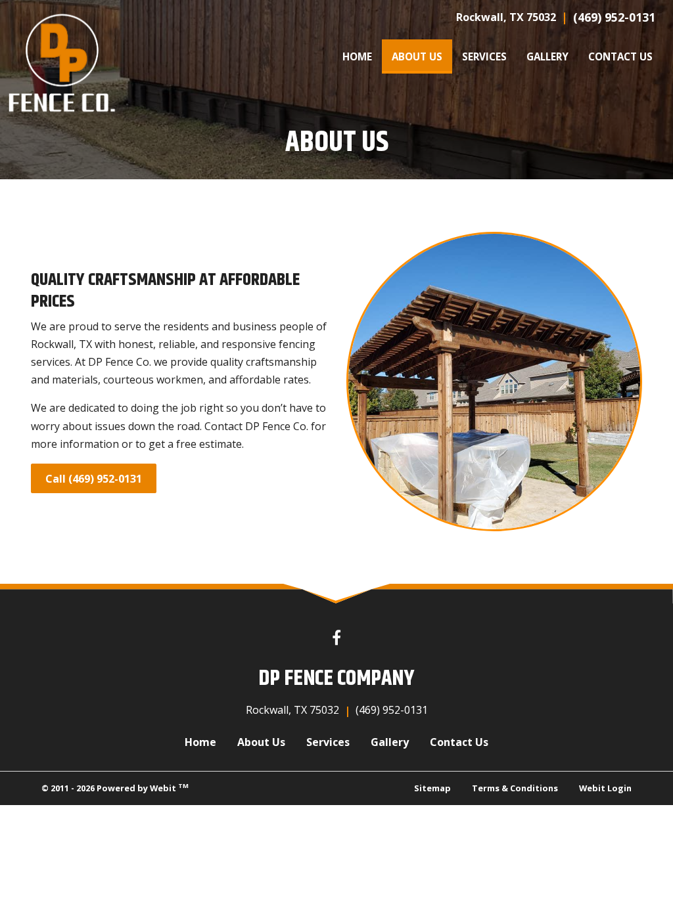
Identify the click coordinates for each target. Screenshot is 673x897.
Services (484, 56)
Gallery (547, 56)
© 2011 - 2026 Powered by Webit (115, 787)
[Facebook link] (336, 638)
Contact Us (620, 56)
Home (357, 56)
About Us (422, 56)
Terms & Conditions (515, 788)
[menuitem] (357, 56)
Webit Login (605, 788)
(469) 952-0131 (614, 17)
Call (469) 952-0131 (93, 478)
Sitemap (432, 788)
